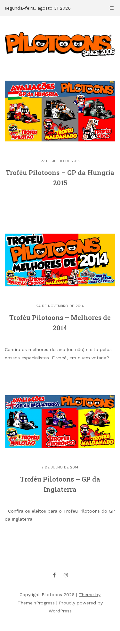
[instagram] (65, 575)
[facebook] (54, 575)
